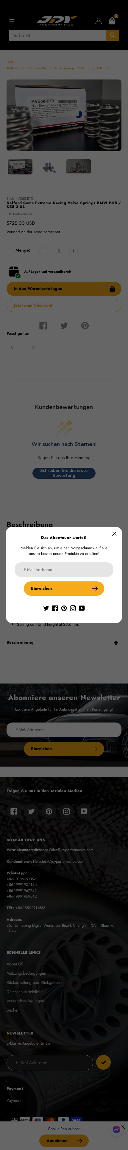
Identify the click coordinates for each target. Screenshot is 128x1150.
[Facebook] (55, 608)
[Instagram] (73, 608)
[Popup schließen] (114, 533)
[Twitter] (46, 608)
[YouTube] (82, 608)
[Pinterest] (64, 608)
